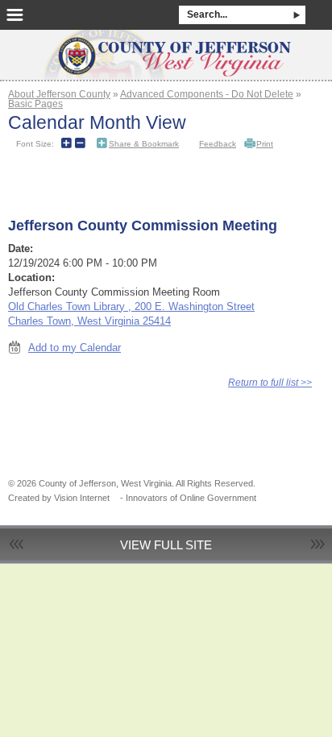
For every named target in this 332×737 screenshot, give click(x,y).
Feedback (217, 143)
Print (264, 143)
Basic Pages (35, 103)
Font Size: (35, 143)
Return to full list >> (270, 382)
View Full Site (166, 545)
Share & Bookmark (144, 143)
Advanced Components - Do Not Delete (206, 94)
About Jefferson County (59, 94)
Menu (15, 15)
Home (166, 50)
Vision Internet (82, 498)
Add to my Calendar (74, 348)
